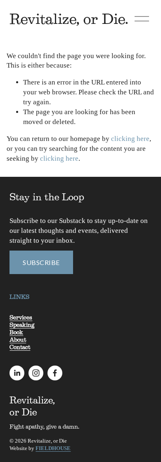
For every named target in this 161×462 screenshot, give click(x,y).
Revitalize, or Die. (68, 18)
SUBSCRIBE (41, 262)
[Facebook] (54, 373)
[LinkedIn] (16, 373)
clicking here (130, 139)
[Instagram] (35, 373)
